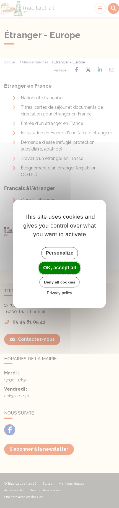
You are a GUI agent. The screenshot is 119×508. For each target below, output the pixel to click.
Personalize (59, 253)
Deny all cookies (59, 282)
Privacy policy (59, 293)
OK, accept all (59, 267)
